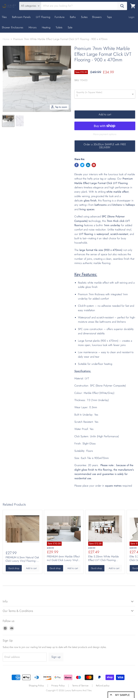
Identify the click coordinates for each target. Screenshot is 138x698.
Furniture (60, 17)
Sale (70, 27)
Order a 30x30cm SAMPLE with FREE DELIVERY (105, 145)
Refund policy (102, 685)
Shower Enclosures (13, 27)
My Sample (122, 695)
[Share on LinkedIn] (88, 165)
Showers (97, 17)
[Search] (122, 6)
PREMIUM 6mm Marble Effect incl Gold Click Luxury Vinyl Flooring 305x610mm (63, 560)
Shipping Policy (36, 685)
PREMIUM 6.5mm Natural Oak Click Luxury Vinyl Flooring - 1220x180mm (22, 560)
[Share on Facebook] (76, 165)
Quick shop (13, 568)
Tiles (5, 17)
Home (6, 39)
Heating (46, 27)
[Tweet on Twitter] (82, 165)
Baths (73, 17)
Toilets (59, 27)
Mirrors (33, 27)
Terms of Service (80, 685)
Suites (84, 17)
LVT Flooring (43, 17)
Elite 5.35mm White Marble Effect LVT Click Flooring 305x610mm (103, 560)
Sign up (56, 657)
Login (131, 17)
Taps (110, 17)
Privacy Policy (58, 685)
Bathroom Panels (21, 17)
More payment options (104, 134)
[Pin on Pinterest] (94, 165)
